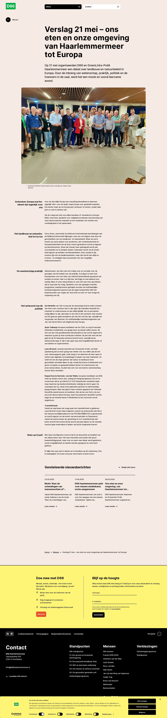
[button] (64, 6)
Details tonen (106, 714)
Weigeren (142, 712)
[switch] (60, 714)
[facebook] (8, 634)
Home (47, 552)
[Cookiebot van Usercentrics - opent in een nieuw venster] (16, 714)
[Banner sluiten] (160, 699)
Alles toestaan (142, 701)
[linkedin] (12, 634)
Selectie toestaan (142, 707)
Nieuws (56, 552)
